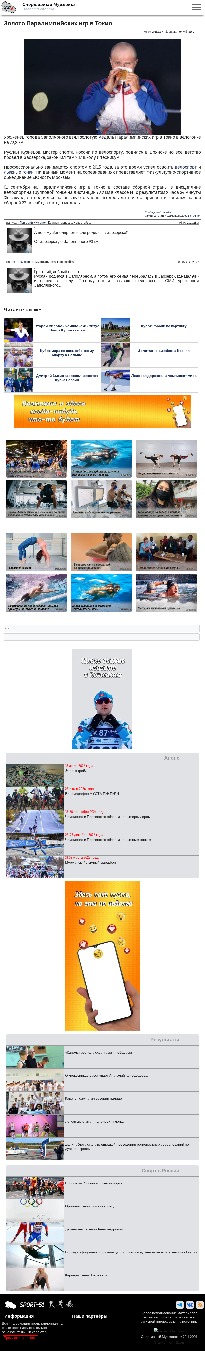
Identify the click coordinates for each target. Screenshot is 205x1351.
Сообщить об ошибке (158, 212)
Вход (180, 1342)
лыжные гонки (19, 172)
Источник (194, 215)
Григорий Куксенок (33, 222)
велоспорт (186, 167)
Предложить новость (20, 1338)
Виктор (25, 262)
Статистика (163, 1342)
